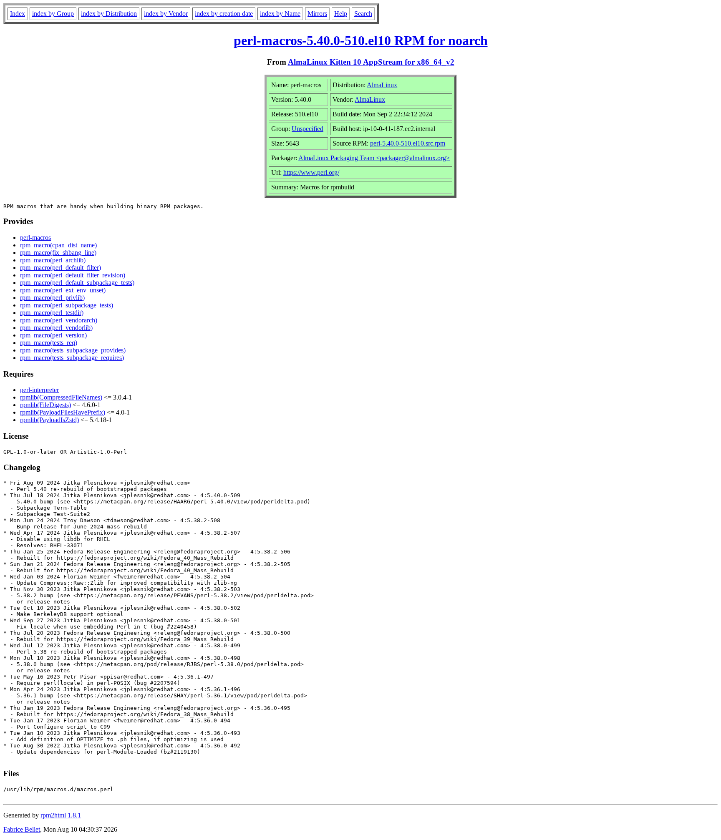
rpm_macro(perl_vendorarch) (58, 320)
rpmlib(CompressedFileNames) (61, 397)
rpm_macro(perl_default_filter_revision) (72, 275)
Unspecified (307, 128)
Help (340, 13)
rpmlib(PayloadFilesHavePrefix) (62, 412)
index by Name (280, 13)
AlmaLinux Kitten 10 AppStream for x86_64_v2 (371, 62)
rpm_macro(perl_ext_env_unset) (63, 290)
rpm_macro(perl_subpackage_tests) (66, 305)
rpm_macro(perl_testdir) (51, 312)
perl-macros (35, 237)
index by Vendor (166, 13)
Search (363, 13)
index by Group (53, 13)
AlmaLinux (382, 84)
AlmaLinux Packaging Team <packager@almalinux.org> (374, 157)
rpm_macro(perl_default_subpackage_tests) (77, 282)
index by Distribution (109, 13)
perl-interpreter (39, 389)
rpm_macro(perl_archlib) (53, 260)
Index (17, 13)
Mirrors (317, 13)
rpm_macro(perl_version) (53, 335)
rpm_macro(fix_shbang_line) (58, 252)
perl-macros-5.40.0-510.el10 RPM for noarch (361, 40)
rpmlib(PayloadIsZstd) (49, 419)
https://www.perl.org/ (311, 172)
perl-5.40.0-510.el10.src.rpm (407, 143)
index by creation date (224, 13)
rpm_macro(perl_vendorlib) (56, 327)
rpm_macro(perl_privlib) (52, 297)
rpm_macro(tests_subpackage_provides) (73, 350)
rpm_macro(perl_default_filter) (60, 267)
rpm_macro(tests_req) (48, 342)
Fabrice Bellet (21, 829)
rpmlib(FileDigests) (45, 404)
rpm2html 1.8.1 (60, 815)
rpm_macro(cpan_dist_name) (58, 245)
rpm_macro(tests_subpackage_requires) (72, 357)
